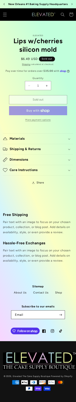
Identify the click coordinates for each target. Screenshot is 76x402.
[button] (5, 14)
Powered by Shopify (61, 376)
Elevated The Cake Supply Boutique (31, 376)
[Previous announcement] (4, 4)
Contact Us (40, 292)
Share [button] (40, 182)
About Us (20, 292)
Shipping (26, 64)
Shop (58, 292)
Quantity (37, 78)
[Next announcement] (72, 4)
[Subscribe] (60, 314)
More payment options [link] (38, 119)
